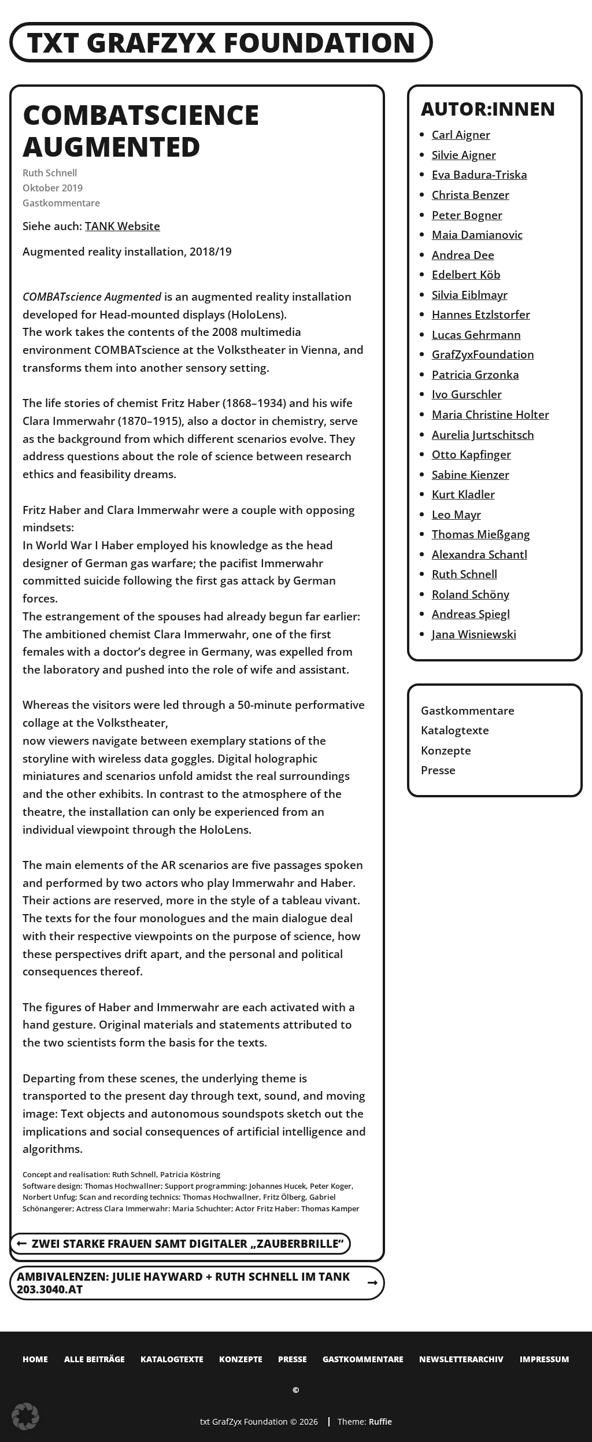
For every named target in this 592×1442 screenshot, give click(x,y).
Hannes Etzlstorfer (481, 314)
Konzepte (446, 750)
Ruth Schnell (50, 173)
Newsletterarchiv (461, 1359)
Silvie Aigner (464, 154)
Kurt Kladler (463, 494)
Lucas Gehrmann (476, 334)
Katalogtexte (455, 730)
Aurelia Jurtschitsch (483, 434)
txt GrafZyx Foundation (221, 42)
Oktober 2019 (53, 188)
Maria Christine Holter (490, 414)
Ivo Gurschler (467, 394)
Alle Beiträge (94, 1359)
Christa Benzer (470, 194)
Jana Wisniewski (474, 634)
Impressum (544, 1359)
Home (35, 1359)
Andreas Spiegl (471, 614)
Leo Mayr (456, 514)
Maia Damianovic (477, 234)
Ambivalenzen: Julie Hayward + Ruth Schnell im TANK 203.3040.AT (183, 1284)
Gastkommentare (61, 203)
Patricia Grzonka (475, 374)
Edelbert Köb (466, 274)
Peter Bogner (467, 215)
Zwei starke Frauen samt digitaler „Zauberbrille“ (180, 1244)
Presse (438, 770)
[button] (25, 1416)
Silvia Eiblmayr (470, 294)
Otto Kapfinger (471, 454)
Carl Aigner (461, 134)
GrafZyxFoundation (483, 354)
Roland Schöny (470, 594)
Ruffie (380, 1421)
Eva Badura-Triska (479, 174)
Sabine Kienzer (470, 474)
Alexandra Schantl (479, 554)
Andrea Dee (463, 254)
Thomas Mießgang (481, 534)
